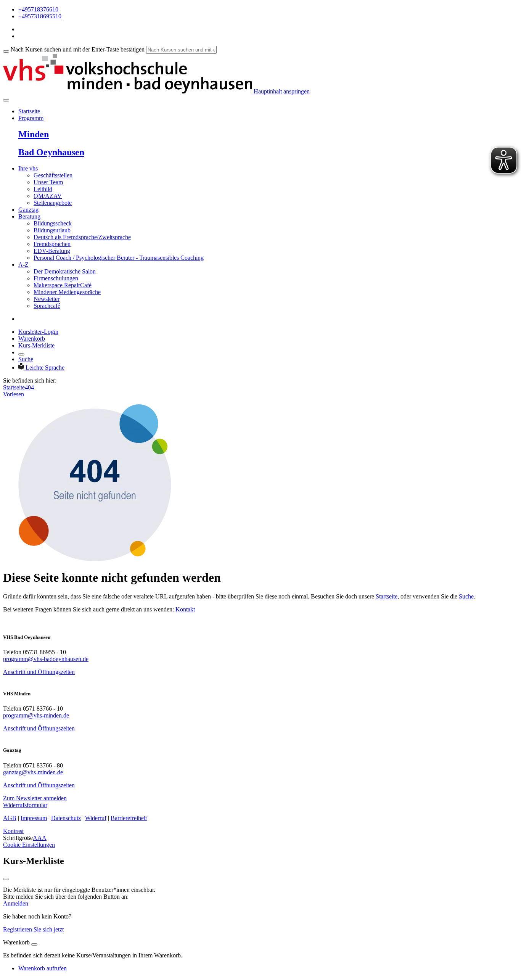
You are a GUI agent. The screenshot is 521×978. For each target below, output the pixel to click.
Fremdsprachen (52, 244)
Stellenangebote (53, 202)
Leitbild (43, 189)
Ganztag (28, 209)
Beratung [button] (29, 216)
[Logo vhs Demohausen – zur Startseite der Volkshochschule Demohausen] (127, 91)
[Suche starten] (6, 51)
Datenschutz (66, 818)
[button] (35, 798)
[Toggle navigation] (6, 100)
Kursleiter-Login (38, 331)
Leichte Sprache (45, 367)
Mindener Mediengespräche (67, 292)
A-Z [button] (23, 264)
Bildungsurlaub (52, 230)
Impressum (34, 818)
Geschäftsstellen (53, 175)
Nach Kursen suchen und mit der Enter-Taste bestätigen (78, 49)
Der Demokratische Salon (65, 271)
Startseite (29, 111)
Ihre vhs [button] (28, 168)
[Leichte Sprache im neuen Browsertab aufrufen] (22, 367)
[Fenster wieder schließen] (6, 879)
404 (29, 387)
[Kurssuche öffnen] (21, 354)
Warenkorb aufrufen (42, 968)
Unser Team (48, 182)
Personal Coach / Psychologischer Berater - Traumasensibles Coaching (119, 257)
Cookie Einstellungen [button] (29, 844)
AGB (9, 818)
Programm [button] (30, 118)
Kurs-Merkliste (36, 345)
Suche (25, 359)
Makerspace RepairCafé (63, 285)
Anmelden (15, 903)
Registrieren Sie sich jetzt (33, 929)
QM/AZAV (48, 196)
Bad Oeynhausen (51, 152)
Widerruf (95, 818)
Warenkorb (31, 338)
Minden (33, 134)
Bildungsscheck (53, 223)
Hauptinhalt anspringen (281, 91)
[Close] (34, 944)
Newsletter (46, 299)
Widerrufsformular (25, 805)
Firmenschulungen (56, 278)
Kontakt (185, 609)
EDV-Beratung (52, 251)
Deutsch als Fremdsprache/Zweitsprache (82, 237)
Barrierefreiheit (129, 818)
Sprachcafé (47, 305)
